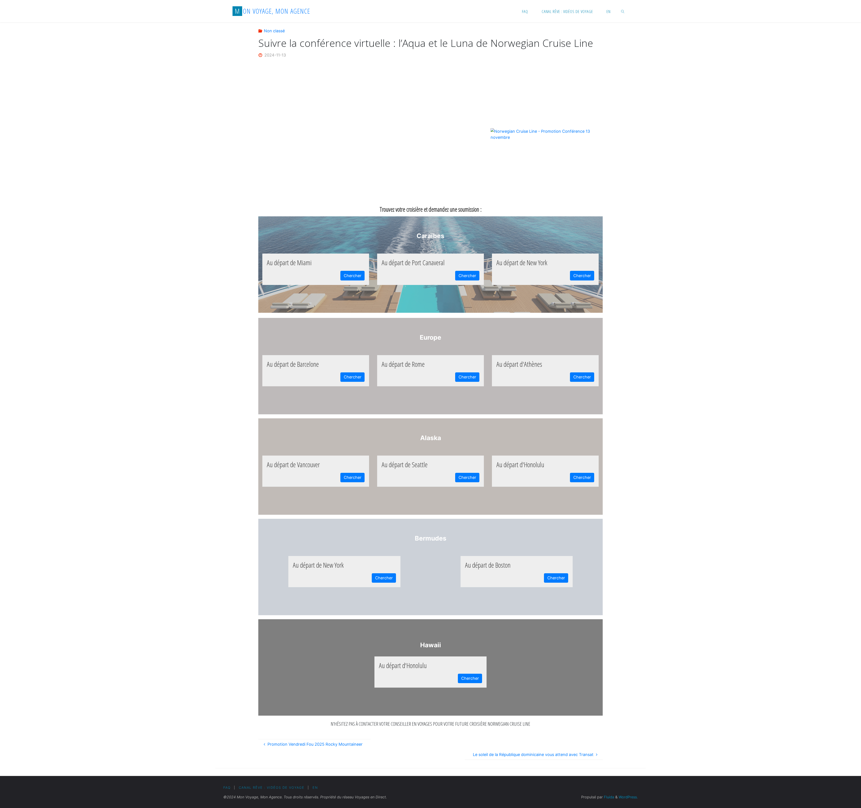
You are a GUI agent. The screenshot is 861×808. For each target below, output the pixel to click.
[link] (622, 11)
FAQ (227, 787)
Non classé (274, 30)
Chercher (352, 275)
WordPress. (628, 797)
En (315, 787)
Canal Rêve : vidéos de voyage (271, 787)
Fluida (608, 797)
